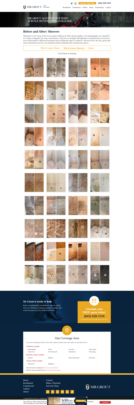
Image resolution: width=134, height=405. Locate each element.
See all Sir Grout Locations (53, 370)
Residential (66, 7)
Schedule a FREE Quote (87, 3)
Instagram (47, 392)
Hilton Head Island (74, 358)
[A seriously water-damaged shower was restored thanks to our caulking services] (78, 251)
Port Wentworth (52, 352)
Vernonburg (92, 352)
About (91, 7)
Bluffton (50, 358)
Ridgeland (51, 364)
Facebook (52, 392)
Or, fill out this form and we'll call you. (94, 319)
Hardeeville (31, 364)
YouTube (62, 392)
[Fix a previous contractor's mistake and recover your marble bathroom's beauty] (78, 182)
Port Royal (92, 358)
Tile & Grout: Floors (50, 48)
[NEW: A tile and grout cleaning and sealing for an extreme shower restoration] (100, 67)
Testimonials (99, 7)
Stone (90, 48)
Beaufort (30, 358)
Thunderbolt (72, 352)
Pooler (50, 349)
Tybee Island (92, 349)
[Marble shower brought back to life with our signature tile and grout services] (34, 274)
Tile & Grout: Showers (74, 48)
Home (25, 380)
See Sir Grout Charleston (51, 368)
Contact (108, 7)
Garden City (31, 352)
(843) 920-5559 (104, 3)
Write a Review (72, 3)
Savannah (71, 349)
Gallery (84, 7)
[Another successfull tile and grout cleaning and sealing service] (78, 205)
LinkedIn (67, 392)
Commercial (76, 7)
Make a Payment (53, 383)
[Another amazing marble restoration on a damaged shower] (56, 274)
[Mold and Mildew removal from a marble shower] (100, 228)
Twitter (57, 392)
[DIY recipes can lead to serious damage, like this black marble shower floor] (100, 274)
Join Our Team (52, 386)
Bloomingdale (32, 349)
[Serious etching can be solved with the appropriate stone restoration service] (56, 228)
